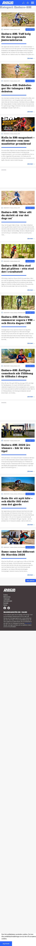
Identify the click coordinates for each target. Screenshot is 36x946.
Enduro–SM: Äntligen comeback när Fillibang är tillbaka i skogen (17, 373)
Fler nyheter (31, 580)
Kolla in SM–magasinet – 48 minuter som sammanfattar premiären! (18, 141)
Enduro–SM (17, 29)
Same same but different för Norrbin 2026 (17, 553)
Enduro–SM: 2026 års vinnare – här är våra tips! (15, 448)
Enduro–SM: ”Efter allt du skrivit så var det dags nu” (16, 215)
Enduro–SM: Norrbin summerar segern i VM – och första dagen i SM (18, 320)
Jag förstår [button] (6, 943)
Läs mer (31, 58)
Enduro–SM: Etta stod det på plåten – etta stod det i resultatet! (17, 269)
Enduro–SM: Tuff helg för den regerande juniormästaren (16, 37)
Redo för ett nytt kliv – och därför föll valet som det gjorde (16, 501)
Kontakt (6, 603)
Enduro (12, 29)
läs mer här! (28, 623)
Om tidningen (8, 601)
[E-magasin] (28, 3)
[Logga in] (23, 3)
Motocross (7, 597)
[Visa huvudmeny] (32, 3)
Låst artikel (29, 29)
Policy (5, 605)
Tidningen (7, 599)
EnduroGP (22, 312)
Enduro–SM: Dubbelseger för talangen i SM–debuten (16, 88)
